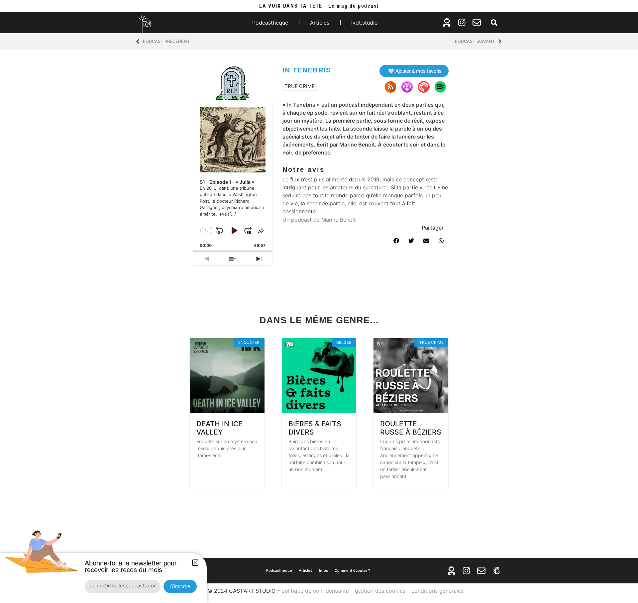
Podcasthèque (270, 22)
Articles (319, 22)
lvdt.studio (364, 22)
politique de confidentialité (315, 590)
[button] (494, 22)
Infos (323, 570)
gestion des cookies (380, 590)
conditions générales (437, 590)
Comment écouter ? (352, 570)
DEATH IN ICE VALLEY (219, 428)
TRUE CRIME (299, 86)
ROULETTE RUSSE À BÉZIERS (410, 428)
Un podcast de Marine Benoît (319, 219)
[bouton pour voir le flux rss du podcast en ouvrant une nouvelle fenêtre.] (390, 87)
